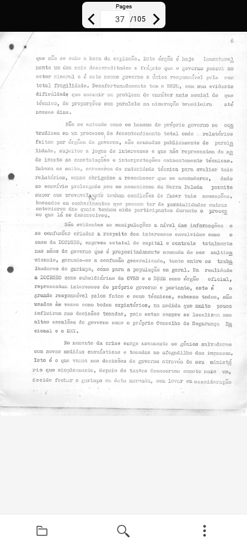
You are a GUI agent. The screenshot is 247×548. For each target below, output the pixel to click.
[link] (42, 531)
